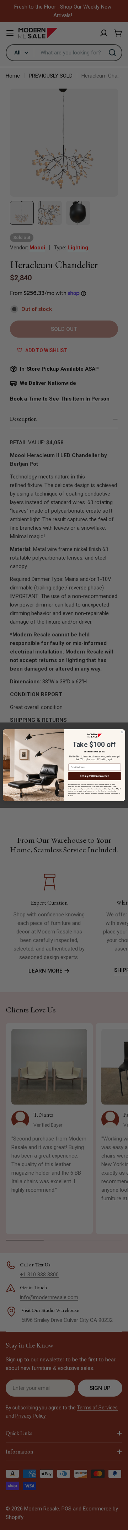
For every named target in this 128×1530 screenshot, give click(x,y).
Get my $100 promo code (95, 775)
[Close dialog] (122, 732)
